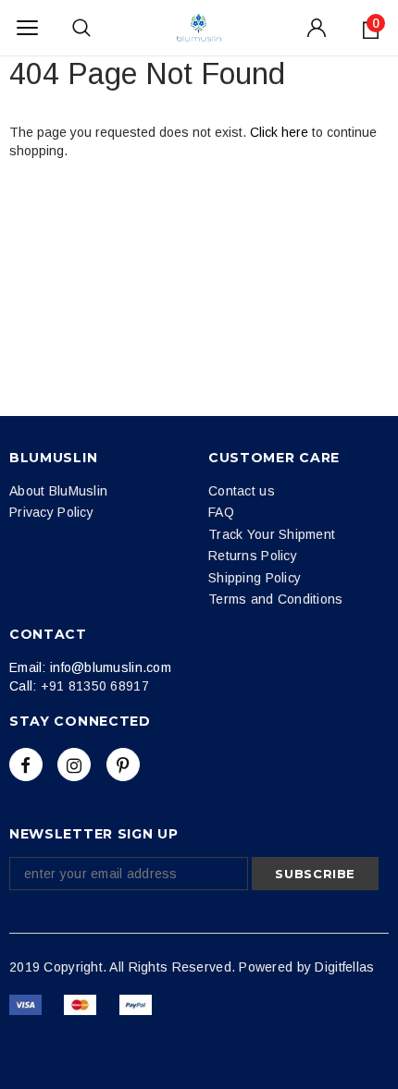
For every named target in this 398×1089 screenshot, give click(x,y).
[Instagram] (74, 764)
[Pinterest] (123, 764)
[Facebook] (26, 764)
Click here (281, 132)
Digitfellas (344, 967)
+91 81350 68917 (95, 686)
